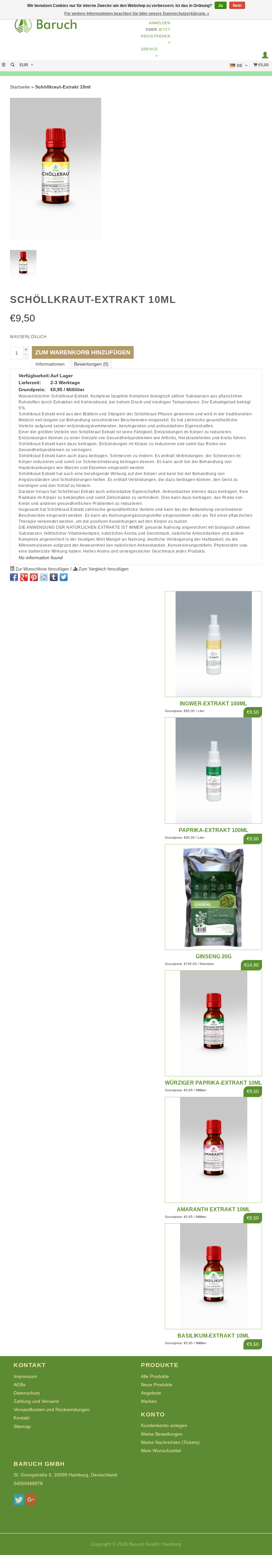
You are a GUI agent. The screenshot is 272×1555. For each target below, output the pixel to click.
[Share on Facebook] (14, 577)
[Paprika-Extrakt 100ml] (213, 770)
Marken (149, 1401)
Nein (237, 5)
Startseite (20, 87)
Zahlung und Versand (36, 1401)
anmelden (159, 23)
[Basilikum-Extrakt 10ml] (213, 1276)
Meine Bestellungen (161, 1434)
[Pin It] (34, 577)
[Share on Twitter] (64, 577)
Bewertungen (91, 364)
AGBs (20, 1384)
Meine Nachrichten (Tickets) (170, 1442)
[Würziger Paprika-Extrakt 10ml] (213, 1023)
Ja (220, 5)
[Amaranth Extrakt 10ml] (213, 1150)
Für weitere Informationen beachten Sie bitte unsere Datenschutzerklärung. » (136, 13)
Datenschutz (27, 1393)
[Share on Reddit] (44, 577)
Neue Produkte (156, 1384)
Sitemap (22, 1426)
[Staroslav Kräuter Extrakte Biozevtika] (68, 27)
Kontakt (22, 1417)
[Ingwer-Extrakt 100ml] (213, 644)
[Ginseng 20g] (213, 897)
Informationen (50, 364)
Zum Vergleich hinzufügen (102, 569)
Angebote (151, 1393)
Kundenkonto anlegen (164, 1425)
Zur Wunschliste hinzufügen (42, 569)
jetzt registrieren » (155, 36)
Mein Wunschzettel (161, 1450)
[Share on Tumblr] (54, 577)
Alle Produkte (155, 1376)
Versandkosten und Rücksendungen (52, 1409)
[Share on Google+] (24, 577)
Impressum (25, 1376)
